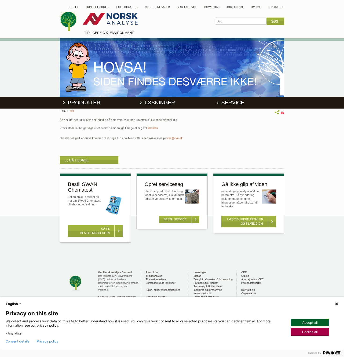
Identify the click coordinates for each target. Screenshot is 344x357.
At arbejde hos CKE (252, 279)
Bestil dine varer (157, 7)
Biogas (197, 275)
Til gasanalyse (154, 275)
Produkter (84, 103)
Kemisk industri (202, 293)
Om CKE (256, 7)
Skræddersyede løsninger (161, 282)
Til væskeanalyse (156, 279)
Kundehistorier (97, 7)
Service (232, 103)
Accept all (310, 322)
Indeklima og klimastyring (208, 289)
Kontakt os (276, 7)
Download (212, 7)
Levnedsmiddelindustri (206, 296)
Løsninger (160, 103)
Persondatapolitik (251, 282)
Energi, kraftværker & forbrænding (213, 279)
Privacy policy (47, 341)
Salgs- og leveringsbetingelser (163, 289)
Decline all (310, 332)
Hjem (63, 110)
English (12, 304)
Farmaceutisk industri (206, 282)
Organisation (248, 293)
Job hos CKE (235, 7)
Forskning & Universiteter (208, 286)
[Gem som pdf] (282, 112)
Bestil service (187, 7)
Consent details (17, 341)
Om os (245, 275)
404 (72, 110)
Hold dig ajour (127, 7)
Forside (73, 7)
